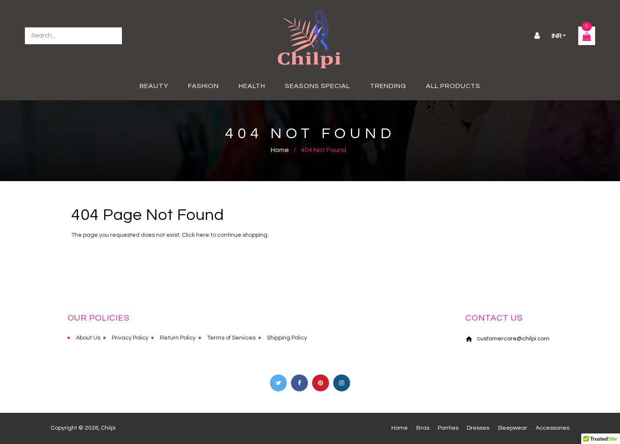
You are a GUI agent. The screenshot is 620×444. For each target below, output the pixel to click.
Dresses (478, 428)
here (202, 235)
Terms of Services (231, 338)
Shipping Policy (287, 338)
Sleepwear (512, 428)
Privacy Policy (130, 338)
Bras (422, 428)
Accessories (552, 428)
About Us (88, 338)
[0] (586, 38)
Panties (448, 428)
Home (280, 150)
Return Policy (178, 338)
